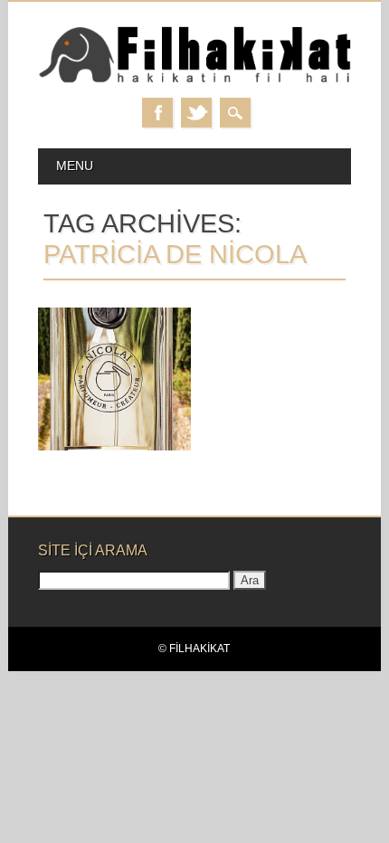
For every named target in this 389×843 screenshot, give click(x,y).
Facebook (157, 113)
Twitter (196, 113)
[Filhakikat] (195, 80)
